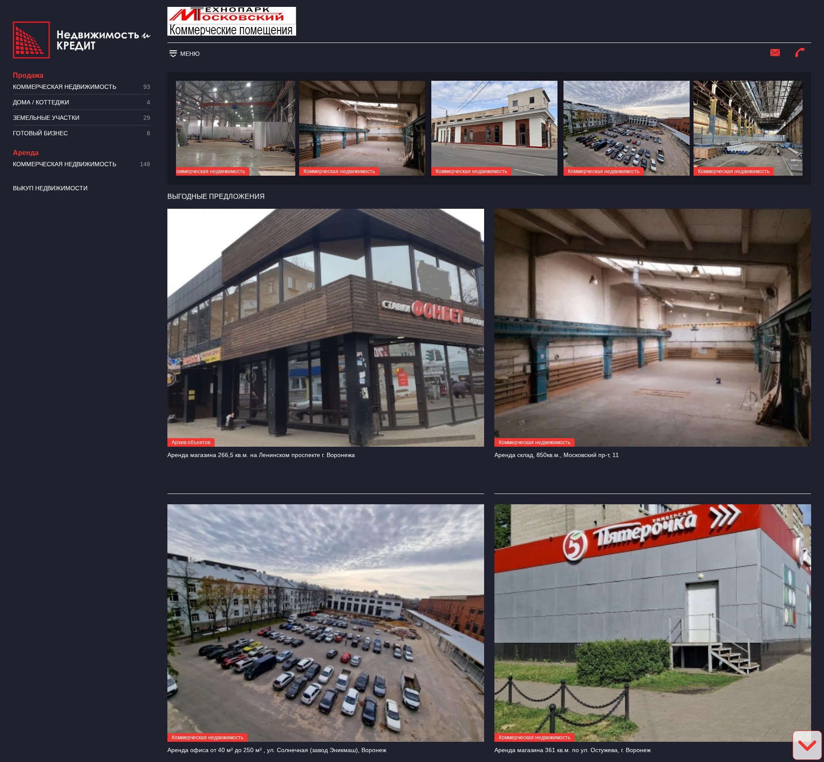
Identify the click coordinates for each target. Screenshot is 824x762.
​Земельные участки (81, 118)
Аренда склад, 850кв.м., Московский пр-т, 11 (556, 454)
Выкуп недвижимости (50, 188)
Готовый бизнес (81, 133)
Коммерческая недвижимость (81, 87)
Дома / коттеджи (81, 102)
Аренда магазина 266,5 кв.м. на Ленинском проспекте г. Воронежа (261, 454)
